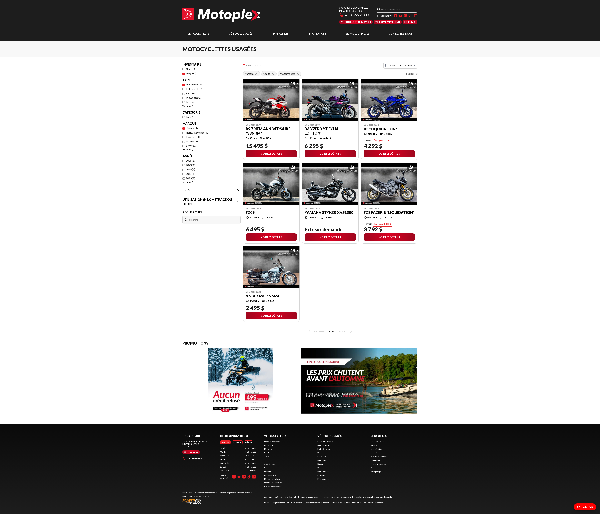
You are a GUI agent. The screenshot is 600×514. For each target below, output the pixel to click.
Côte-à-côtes (269, 464)
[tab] (225, 442)
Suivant (343, 331)
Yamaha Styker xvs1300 (329, 212)
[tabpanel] (238, 459)
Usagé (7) (191, 73)
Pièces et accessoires (380, 468)
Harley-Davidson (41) (197, 132)
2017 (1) (190, 173)
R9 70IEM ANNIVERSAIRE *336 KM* (268, 131)
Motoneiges (323, 460)
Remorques (323, 475)
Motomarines (270, 475)
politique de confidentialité (326, 503)
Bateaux (267, 468)
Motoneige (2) (193, 97)
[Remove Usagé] (273, 74)
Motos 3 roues (324, 449)
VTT (266, 460)
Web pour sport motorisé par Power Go (236, 493)
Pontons (267, 471)
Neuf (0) (190, 68)
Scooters (268, 453)
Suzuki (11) (192, 141)
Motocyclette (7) (195, 84)
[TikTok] (410, 16)
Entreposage (376, 471)
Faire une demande (379, 456)
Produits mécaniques (273, 483)
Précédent (319, 331)
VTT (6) (190, 93)
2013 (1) (190, 178)
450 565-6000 (357, 15)
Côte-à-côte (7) (194, 88)
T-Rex (266, 456)
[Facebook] (396, 16)
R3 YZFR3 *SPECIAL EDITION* (322, 131)
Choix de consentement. (373, 503)
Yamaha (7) (192, 128)
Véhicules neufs (198, 33)
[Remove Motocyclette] (297, 74)
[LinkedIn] (416, 16)
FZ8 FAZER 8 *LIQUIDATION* (389, 212)
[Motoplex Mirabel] (221, 15)
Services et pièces (357, 33)
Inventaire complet (272, 441)
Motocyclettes (270, 445)
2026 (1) (190, 160)
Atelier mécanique (378, 464)
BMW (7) (191, 145)
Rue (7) (189, 116)
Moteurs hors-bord (272, 479)
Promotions (318, 33)
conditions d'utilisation (352, 503)
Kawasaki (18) (193, 136)
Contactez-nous (400, 33)
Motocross (268, 449)
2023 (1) (190, 164)
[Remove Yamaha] (256, 74)
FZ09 (250, 212)
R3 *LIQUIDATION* (380, 129)
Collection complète (272, 486)
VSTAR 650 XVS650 (263, 296)
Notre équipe (376, 449)
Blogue (374, 445)
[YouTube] (400, 16)
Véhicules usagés (240, 33)
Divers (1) (191, 101)
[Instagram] (406, 16)
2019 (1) (190, 169)
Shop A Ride (204, 496)
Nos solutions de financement (383, 453)
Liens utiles (379, 435)
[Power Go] (217, 501)
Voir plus (186, 106)
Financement (281, 33)
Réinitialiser (412, 73)
